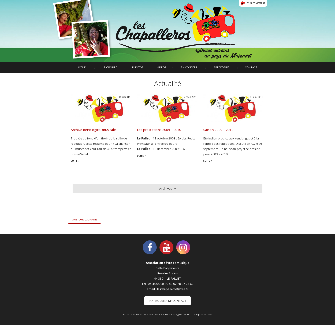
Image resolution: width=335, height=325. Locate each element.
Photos (137, 67)
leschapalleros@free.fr (172, 289)
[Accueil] (184, 31)
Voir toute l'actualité (84, 219)
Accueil (82, 67)
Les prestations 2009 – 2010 (159, 129)
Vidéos (161, 67)
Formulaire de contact (167, 301)
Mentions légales (174, 314)
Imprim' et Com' (204, 314)
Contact (251, 67)
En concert (189, 67)
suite (74, 160)
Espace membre (256, 3)
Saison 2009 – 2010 (218, 129)
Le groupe (110, 67)
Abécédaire (221, 67)
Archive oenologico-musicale (93, 129)
